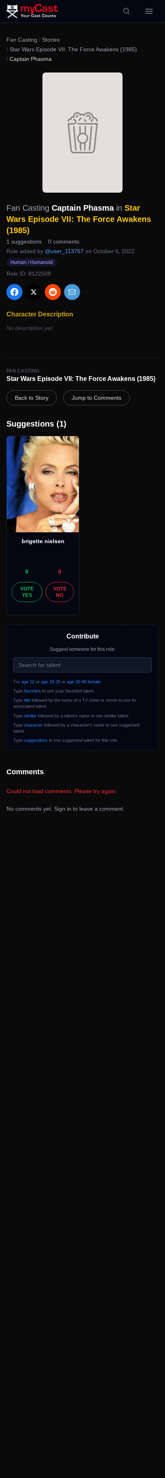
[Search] (126, 11)
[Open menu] (149, 11)
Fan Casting (21, 39)
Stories (51, 39)
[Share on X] (34, 292)
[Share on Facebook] (14, 292)
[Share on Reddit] (53, 292)
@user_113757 (64, 251)
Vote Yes (27, 592)
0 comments (63, 241)
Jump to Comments (96, 398)
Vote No (59, 592)
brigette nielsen (43, 541)
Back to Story (31, 398)
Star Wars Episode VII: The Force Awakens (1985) (73, 49)
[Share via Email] (72, 292)
